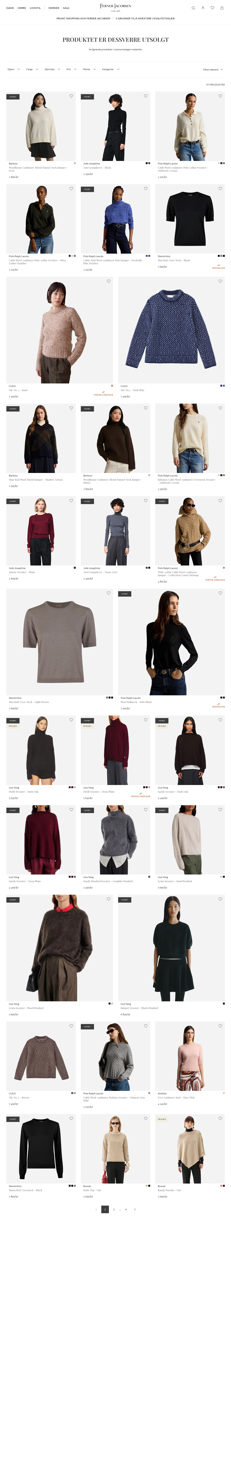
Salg (66, 7)
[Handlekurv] (222, 7)
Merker (54, 7)
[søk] (193, 7)
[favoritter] (212, 7)
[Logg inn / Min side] (203, 7)
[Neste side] (135, 1209)
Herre (22, 7)
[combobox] (213, 69)
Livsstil (35, 7)
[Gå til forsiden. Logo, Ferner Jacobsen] (115, 8)
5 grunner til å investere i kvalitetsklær (145, 18)
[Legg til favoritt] (71, 96)
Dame (10, 7)
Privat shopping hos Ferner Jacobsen (83, 18)
